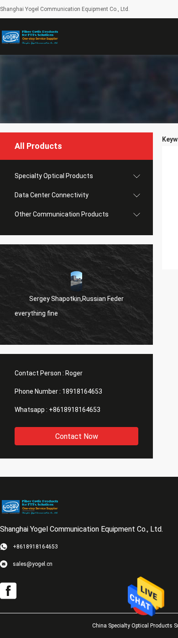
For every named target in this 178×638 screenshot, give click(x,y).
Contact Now (76, 436)
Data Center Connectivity (52, 195)
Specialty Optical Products (54, 175)
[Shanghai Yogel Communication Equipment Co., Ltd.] (29, 36)
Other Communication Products (62, 214)
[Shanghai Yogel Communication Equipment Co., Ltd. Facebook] (8, 591)
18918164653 (82, 391)
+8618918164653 (74, 409)
